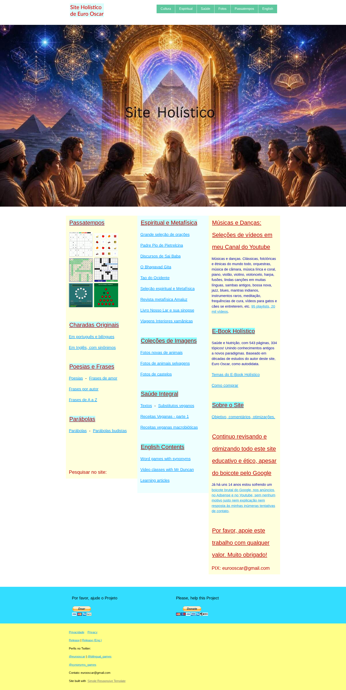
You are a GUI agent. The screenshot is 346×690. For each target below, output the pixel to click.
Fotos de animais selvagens (165, 363)
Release (74, 640)
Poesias (76, 378)
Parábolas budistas (110, 430)
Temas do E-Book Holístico (236, 374)
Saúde (205, 8)
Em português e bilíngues (91, 336)
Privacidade (76, 632)
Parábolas (78, 430)
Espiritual (186, 8)
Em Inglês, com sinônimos (92, 347)
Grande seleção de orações (165, 234)
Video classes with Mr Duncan (167, 469)
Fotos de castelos (156, 374)
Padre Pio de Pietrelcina (161, 245)
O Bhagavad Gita (155, 267)
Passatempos (244, 8)
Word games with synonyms (165, 459)
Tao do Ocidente (155, 278)
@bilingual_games (100, 656)
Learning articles (155, 480)
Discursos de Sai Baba (160, 256)
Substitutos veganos (176, 405)
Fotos (222, 8)
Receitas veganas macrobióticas (169, 427)
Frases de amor (103, 378)
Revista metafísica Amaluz (163, 299)
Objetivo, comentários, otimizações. (243, 417)
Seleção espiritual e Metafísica (167, 288)
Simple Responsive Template (107, 681)
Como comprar (225, 385)
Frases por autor (84, 389)
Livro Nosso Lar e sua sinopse (167, 310)
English (267, 8)
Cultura (166, 8)
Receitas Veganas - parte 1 (164, 416)
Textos (146, 405)
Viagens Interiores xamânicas (166, 321)
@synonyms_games (82, 664)
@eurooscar (77, 656)
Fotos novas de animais (161, 352)
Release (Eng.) (92, 640)
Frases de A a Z (83, 400)
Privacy (93, 632)
